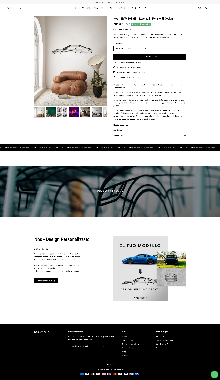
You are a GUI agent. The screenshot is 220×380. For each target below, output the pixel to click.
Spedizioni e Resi (163, 344)
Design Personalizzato (131, 344)
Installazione (117, 130)
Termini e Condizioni (164, 340)
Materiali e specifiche (120, 125)
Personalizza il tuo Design (46, 281)
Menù (124, 332)
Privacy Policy (162, 336)
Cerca (124, 336)
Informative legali (162, 332)
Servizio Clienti (118, 135)
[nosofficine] (14, 8)
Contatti (125, 355)
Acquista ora (62, 147)
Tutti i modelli (128, 340)
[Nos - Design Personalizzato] (140, 268)
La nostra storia (128, 348)
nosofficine (105, 369)
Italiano (108, 365)
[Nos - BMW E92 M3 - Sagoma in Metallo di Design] (39, 112)
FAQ (124, 351)
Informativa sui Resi (164, 348)
